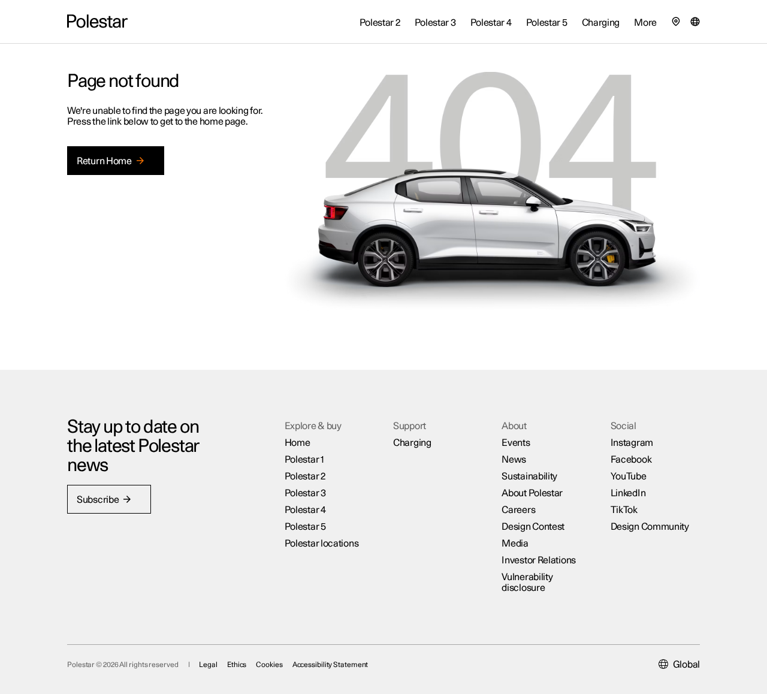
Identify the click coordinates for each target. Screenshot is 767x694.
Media (515, 543)
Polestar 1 (304, 459)
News (514, 459)
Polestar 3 (305, 493)
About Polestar (532, 493)
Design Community (650, 527)
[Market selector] (695, 21)
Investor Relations (539, 560)
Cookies (269, 664)
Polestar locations (322, 543)
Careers (518, 510)
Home (297, 443)
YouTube (629, 476)
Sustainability (529, 476)
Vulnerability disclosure (527, 582)
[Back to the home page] (97, 22)
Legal (208, 664)
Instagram (632, 443)
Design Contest (533, 527)
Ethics (236, 664)
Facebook (631, 459)
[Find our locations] (676, 21)
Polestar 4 (305, 510)
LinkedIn (628, 493)
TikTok (624, 510)
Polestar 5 (305, 527)
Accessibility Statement (330, 664)
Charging (412, 443)
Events (516, 443)
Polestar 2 (305, 476)
